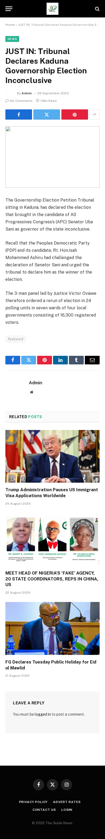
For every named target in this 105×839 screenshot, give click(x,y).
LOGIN (66, 810)
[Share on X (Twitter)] (46, 114)
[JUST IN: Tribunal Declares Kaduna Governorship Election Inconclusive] (52, 157)
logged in (43, 714)
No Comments (21, 101)
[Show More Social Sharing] (94, 114)
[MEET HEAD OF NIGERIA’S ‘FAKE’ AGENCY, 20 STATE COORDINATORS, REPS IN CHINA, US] (52, 539)
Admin (27, 93)
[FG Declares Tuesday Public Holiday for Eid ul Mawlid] (52, 628)
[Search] (97, 9)
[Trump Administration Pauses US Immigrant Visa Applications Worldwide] (52, 456)
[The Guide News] (53, 8)
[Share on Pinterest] (74, 114)
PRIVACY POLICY (33, 802)
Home (10, 25)
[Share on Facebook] (18, 114)
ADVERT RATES (66, 802)
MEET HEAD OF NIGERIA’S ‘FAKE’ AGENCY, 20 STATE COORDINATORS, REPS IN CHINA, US (52, 579)
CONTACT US (44, 810)
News (12, 39)
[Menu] (8, 9)
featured (15, 339)
